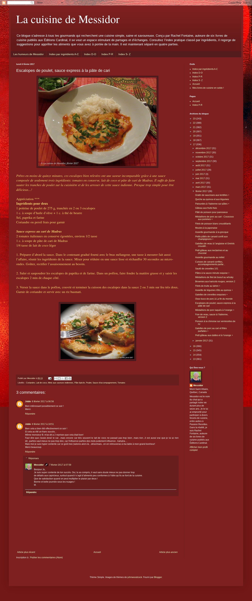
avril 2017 (201, 182)
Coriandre (30, 383)
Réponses (33, 458)
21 (194, 127)
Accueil (97, 552)
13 (194, 359)
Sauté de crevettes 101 (206, 268)
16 (194, 346)
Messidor (39, 465)
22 (194, 123)
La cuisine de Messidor (68, 18)
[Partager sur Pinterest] (70, 378)
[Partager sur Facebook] (66, 378)
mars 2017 (201, 187)
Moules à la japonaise (206, 228)
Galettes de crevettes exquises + (211, 294)
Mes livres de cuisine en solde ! (208, 88)
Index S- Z (124, 54)
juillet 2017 (201, 170)
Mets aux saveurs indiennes (60, 383)
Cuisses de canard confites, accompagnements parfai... (210, 263)
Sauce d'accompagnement (104, 383)
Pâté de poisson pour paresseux (211, 212)
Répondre (30, 414)
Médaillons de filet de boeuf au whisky (214, 277)
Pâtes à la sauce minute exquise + (212, 273)
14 (194, 355)
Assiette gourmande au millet (209, 257)
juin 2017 (201, 174)
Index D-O (90, 54)
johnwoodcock (134, 577)
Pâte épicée (79, 383)
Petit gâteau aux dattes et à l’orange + (214, 335)
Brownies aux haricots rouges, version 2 (215, 281)
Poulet (89, 383)
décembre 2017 (204, 148)
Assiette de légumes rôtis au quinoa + (214, 290)
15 (194, 350)
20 (194, 131)
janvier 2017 (202, 340)
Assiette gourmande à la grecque (211, 232)
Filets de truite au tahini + (207, 286)
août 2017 (201, 165)
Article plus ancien (168, 552)
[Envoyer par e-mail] (56, 378)
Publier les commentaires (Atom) (46, 557)
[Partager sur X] (63, 378)
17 (194, 144)
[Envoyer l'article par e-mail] (49, 378)
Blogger (158, 577)
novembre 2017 (204, 152)
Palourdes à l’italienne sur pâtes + (212, 203)
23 (194, 118)
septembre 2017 (204, 161)
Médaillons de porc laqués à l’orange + (214, 310)
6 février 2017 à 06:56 (43, 401)
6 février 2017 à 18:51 (43, 424)
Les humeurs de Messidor (28, 54)
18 (194, 140)
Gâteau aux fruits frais (206, 208)
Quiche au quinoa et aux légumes (212, 199)
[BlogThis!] (59, 378)
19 (194, 135)
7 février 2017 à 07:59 (60, 465)
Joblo (28, 401)
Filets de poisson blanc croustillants (213, 223)
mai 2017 (201, 178)
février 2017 (202, 191)
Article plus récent (26, 552)
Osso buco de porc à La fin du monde (214, 299)
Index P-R (107, 54)
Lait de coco (41, 383)
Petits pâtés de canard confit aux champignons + (211, 237)
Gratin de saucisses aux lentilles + (212, 195)
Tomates (121, 383)
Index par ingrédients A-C (64, 54)
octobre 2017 (202, 157)
